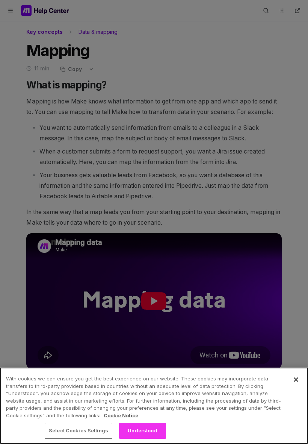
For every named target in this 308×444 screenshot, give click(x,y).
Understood (142, 430)
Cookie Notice (121, 415)
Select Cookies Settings (78, 430)
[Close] (296, 379)
